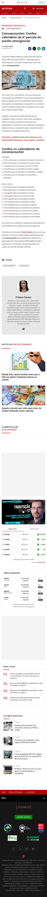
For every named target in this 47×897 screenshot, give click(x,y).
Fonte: (38, 562)
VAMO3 (7, 554)
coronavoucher (24, 265)
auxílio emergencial (13, 28)
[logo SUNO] (22, 2)
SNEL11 (22, 13)
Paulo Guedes (27, 232)
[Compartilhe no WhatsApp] (39, 48)
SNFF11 (38, 13)
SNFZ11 (6, 13)
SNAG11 (14, 13)
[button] (38, 8)
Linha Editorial (30, 792)
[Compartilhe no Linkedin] (43, 48)
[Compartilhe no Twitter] (34, 48)
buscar (24, 8)
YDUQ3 (7, 534)
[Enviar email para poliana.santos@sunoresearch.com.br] (23, 329)
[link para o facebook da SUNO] (14, 849)
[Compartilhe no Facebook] (29, 48)
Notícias (4, 18)
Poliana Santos (23, 297)
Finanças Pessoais (15, 18)
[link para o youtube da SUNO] (33, 849)
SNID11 (30, 13)
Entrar (41, 2)
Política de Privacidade (16, 792)
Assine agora (23, 817)
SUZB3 (6, 549)
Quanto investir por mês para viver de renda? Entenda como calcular (21, 409)
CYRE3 (6, 544)
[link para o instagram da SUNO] (26, 849)
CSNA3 (7, 539)
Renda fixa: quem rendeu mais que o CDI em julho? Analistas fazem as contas (21, 377)
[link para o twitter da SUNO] (20, 849)
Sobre (3, 792)
